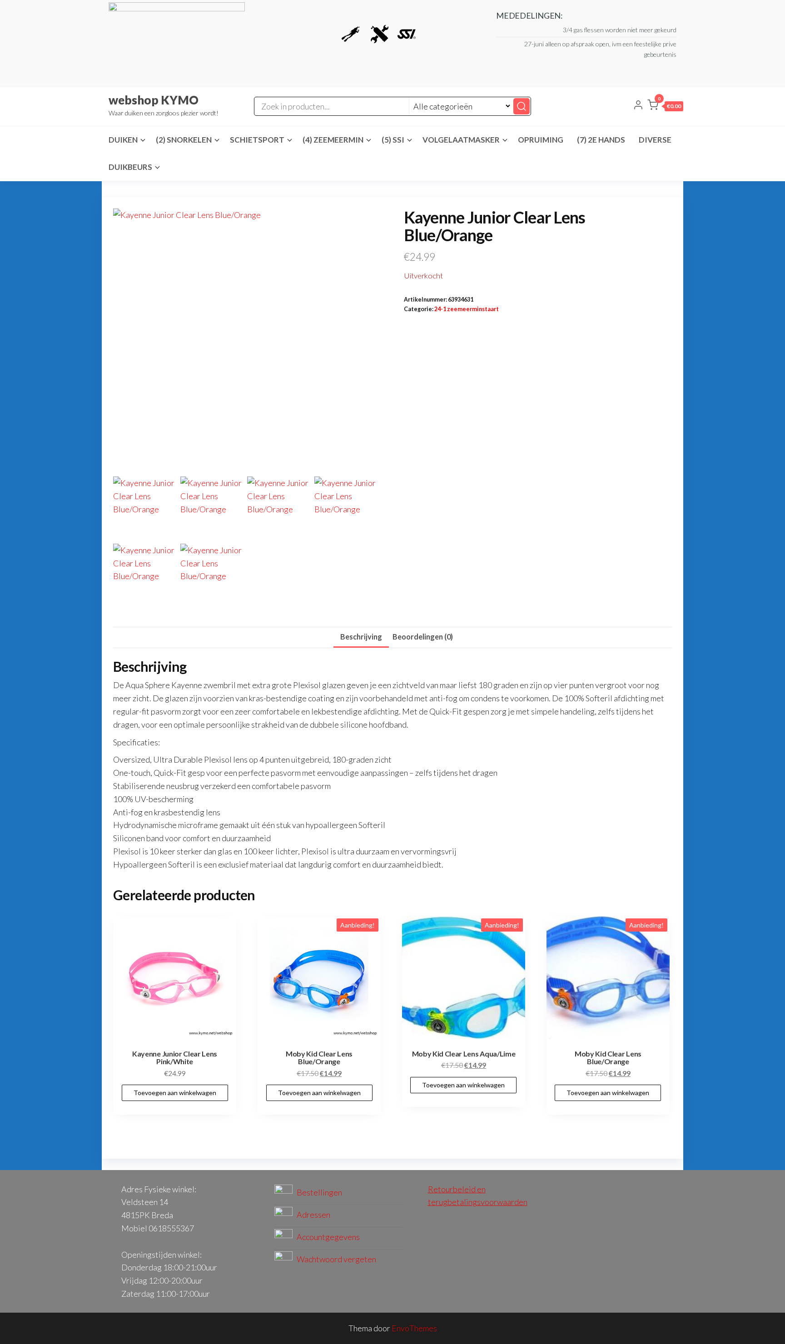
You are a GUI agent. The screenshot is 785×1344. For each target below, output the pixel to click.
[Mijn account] (638, 106)
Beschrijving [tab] (361, 636)
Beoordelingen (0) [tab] (422, 636)
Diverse (655, 139)
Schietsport (257, 139)
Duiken (123, 139)
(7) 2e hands (601, 139)
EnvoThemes (414, 1328)
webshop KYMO (154, 100)
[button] (665, 106)
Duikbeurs (130, 167)
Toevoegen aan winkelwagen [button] (175, 1092)
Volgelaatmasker (461, 139)
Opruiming (540, 139)
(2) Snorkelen (184, 139)
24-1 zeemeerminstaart (466, 309)
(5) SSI (393, 139)
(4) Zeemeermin (333, 139)
